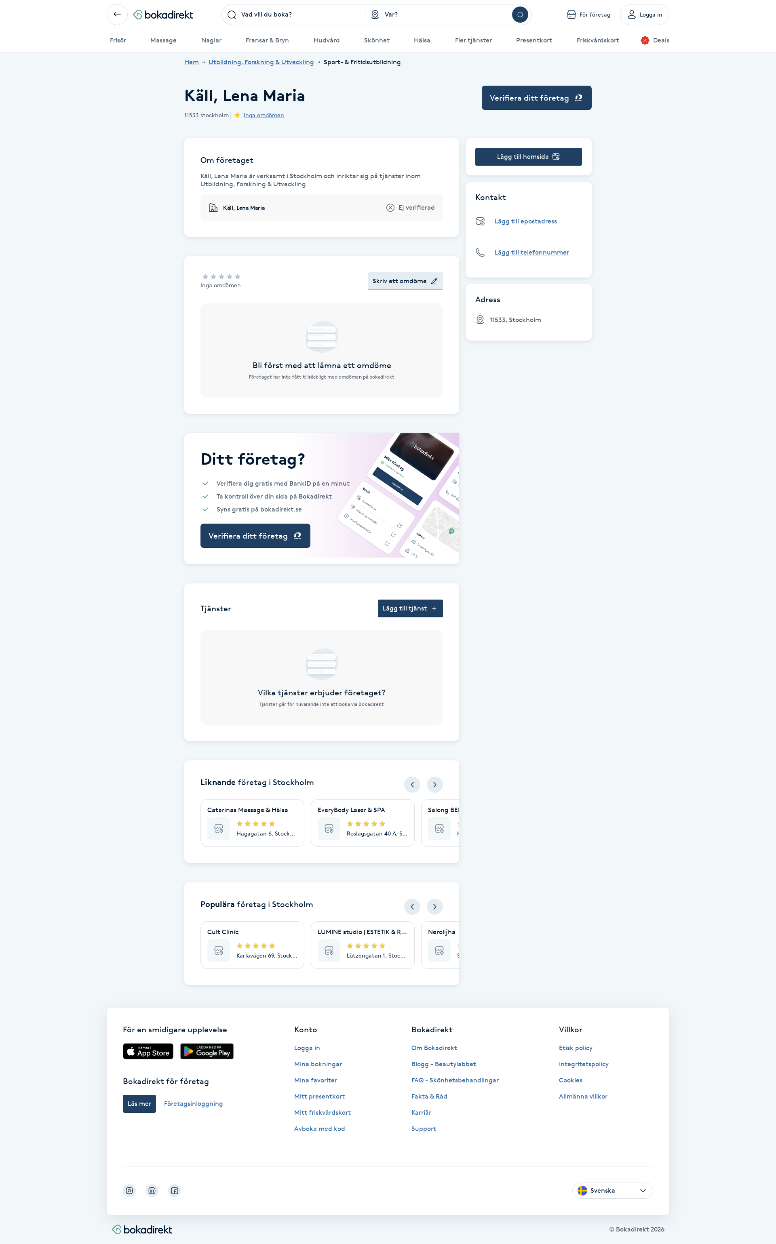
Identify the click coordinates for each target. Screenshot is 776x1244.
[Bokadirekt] (163, 14)
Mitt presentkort (319, 1096)
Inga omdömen (264, 115)
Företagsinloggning (193, 1103)
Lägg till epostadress (526, 221)
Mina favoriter (315, 1080)
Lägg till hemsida (523, 156)
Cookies (570, 1080)
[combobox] (293, 14)
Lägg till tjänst (405, 608)
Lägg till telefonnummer (532, 252)
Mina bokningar (318, 1064)
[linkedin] (152, 1190)
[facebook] (174, 1190)
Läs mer (139, 1103)
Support (423, 1128)
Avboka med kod (319, 1128)
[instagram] (129, 1190)
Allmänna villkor (583, 1096)
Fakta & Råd (429, 1096)
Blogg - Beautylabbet (443, 1064)
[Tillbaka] (117, 14)
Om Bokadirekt (434, 1048)
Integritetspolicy (584, 1064)
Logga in (307, 1048)
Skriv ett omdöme (400, 281)
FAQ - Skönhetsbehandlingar (455, 1080)
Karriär (421, 1112)
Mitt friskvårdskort (322, 1112)
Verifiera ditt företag (529, 98)
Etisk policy (576, 1048)
